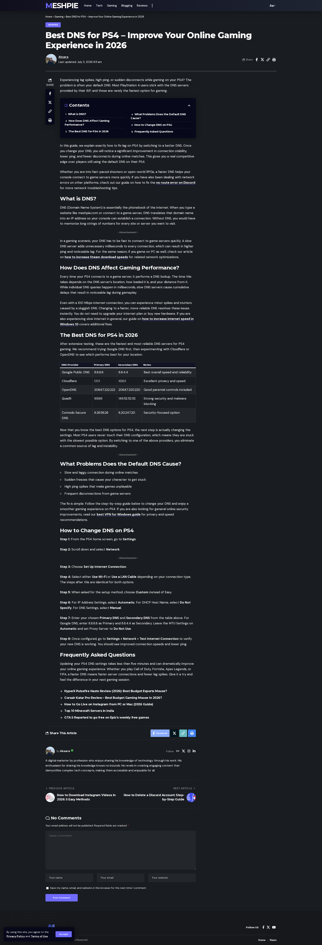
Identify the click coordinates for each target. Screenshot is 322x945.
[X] (183, 751)
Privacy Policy (16, 936)
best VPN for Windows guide (119, 514)
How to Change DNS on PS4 (153, 125)
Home (48, 16)
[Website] (178, 751)
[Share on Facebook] (256, 60)
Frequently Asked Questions (154, 131)
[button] (64, 934)
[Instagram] (189, 751)
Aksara (63, 57)
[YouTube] (274, 927)
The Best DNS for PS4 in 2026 (88, 131)
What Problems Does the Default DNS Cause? (158, 116)
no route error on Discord (175, 183)
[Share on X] (262, 60)
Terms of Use (39, 936)
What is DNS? (77, 114)
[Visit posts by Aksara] (50, 751)
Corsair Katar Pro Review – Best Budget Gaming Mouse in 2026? (113, 698)
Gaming (59, 16)
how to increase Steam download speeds (96, 257)
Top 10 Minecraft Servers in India (89, 711)
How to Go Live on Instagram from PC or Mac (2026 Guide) (108, 704)
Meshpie (61, 5)
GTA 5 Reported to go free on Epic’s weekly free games (106, 717)
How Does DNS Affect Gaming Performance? (87, 122)
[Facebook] (263, 927)
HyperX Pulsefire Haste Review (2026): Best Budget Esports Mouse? (115, 691)
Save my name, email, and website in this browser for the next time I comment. (98, 888)
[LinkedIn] (194, 751)
